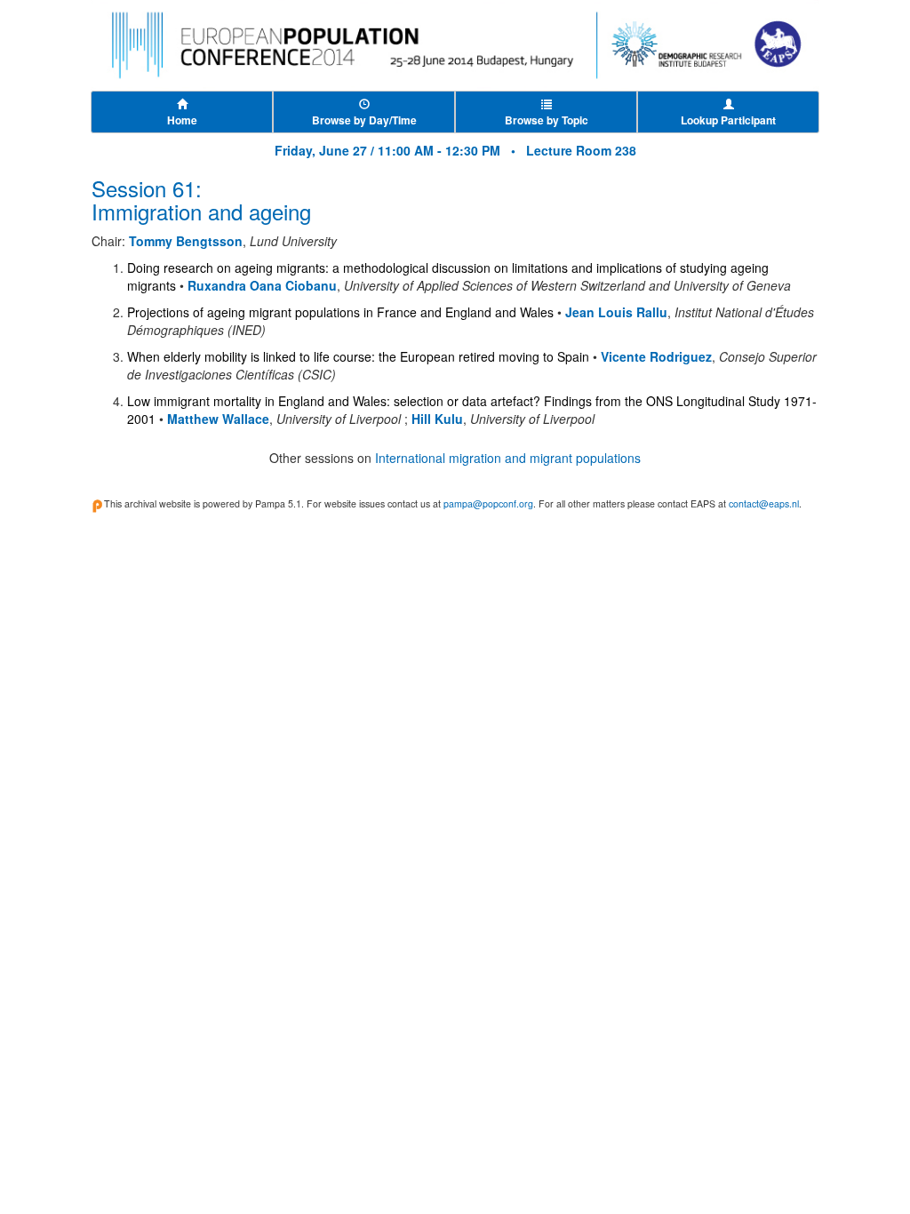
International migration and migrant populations (508, 458)
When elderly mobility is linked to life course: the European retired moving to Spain (358, 356)
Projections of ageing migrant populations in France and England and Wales (340, 312)
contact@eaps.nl (764, 503)
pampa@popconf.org (488, 503)
